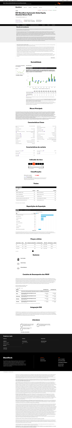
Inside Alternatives (43, 342)
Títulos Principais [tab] (18, 187)
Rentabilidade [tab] (29, 65)
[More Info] (41, 20)
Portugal (67, 0)
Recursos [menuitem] (40, 7)
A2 (16, 244)
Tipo (16, 213)
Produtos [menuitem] (30, 7)
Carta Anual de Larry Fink (6, 344)
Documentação (5, 349)
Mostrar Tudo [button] (34, 230)
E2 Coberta (17, 248)
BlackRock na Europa (5, 343)
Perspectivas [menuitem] (35, 7)
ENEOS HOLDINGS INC (40, 192)
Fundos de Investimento (25, 342)
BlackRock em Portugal (6, 342)
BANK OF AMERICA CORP (19, 192)
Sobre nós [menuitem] (25, 7)
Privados (63, 0)
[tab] (20, 71)
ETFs (22, 343)
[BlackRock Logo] (8, 358)
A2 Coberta (17, 246)
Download (55, 10)
